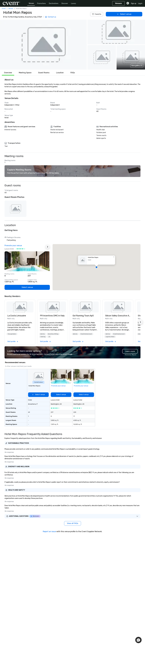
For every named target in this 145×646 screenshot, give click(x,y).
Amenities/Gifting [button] (53, 334)
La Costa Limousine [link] (16, 315)
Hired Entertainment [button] (86, 334)
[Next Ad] (47, 247)
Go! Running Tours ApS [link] (83, 315)
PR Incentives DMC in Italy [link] (52, 315)
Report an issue (49, 531)
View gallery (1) (136, 66)
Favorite (98, 14)
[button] (43, 45)
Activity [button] (42, 334)
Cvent (4, 8)
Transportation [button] (12, 334)
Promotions (41, 3)
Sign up (133, 3)
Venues (31, 3)
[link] (19, 307)
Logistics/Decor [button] (110, 336)
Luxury (73, 3)
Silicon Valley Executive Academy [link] (117, 315)
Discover (65, 3)
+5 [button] (49, 336)
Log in (140, 3)
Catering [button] (42, 336)
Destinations (53, 3)
